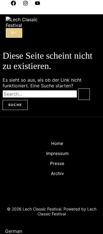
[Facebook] (13, 4)
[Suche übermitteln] (84, 94)
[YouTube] (37, 4)
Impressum (57, 153)
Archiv (57, 173)
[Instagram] (25, 4)
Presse (57, 163)
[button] (51, 231)
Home (57, 143)
